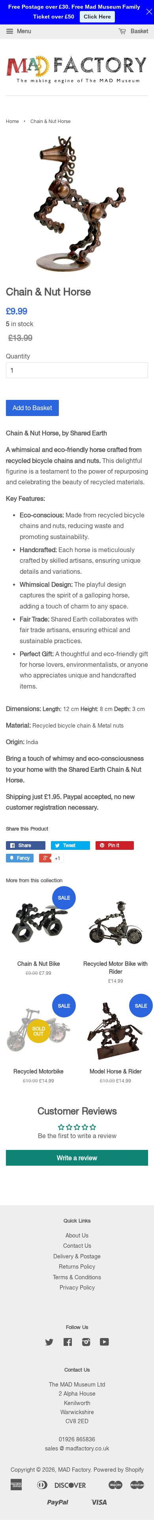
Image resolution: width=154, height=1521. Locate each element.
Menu (23, 31)
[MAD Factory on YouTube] (104, 1343)
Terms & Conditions (77, 1277)
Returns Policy (77, 1266)
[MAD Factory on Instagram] (86, 1343)
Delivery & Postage (77, 1256)
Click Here (97, 16)
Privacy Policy (77, 1287)
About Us (77, 1235)
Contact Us (77, 1246)
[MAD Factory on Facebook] (67, 1343)
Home (12, 121)
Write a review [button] (77, 1157)
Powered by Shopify (119, 1470)
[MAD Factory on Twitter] (49, 1343)
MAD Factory (74, 1470)
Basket (138, 31)
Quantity (18, 356)
